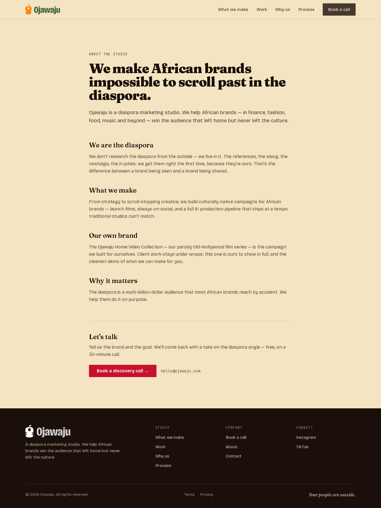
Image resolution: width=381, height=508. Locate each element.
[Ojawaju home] (42, 9)
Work (262, 9)
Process (306, 9)
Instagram (306, 437)
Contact (234, 456)
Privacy (206, 494)
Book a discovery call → (123, 370)
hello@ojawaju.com (181, 370)
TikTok (302, 446)
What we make (233, 9)
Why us (282, 9)
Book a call (339, 9)
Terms (189, 494)
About (232, 446)
